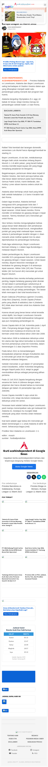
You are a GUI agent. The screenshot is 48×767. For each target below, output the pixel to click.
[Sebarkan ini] (29, 477)
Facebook (14, 750)
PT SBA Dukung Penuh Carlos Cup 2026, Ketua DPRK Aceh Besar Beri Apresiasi (12, 550)
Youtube (14, 753)
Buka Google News (24, 466)
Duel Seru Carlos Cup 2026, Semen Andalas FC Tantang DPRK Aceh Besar (35, 550)
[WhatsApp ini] (44, 477)
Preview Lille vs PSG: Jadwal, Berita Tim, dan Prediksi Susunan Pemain (35, 577)
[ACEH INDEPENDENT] (24, 4)
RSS (35, 753)
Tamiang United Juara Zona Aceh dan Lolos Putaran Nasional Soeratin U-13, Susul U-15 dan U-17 (12, 578)
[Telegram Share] (39, 477)
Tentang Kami (12, 735)
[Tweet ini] (34, 477)
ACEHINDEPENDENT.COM (14, 81)
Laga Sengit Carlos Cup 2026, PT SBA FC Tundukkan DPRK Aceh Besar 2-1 (35, 521)
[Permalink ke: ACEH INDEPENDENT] (4, 28)
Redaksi (35, 735)
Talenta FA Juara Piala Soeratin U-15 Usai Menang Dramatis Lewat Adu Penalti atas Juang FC (12, 522)
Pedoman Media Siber (35, 739)
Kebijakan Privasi (35, 742)
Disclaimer (12, 742)
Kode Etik (13, 739)
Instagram (36, 750)
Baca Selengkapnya (10, 69)
